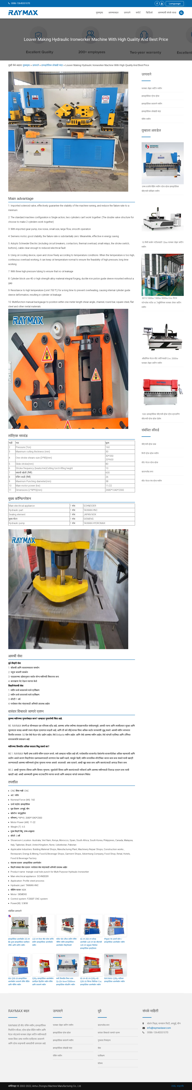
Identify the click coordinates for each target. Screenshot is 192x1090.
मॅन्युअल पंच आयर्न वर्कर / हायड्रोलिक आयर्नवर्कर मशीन (114, 940)
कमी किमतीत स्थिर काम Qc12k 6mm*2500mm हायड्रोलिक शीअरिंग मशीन (65, 981)
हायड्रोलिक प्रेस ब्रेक (150, 96)
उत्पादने (127, 12)
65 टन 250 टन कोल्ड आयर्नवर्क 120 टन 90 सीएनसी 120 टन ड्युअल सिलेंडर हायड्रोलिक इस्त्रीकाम (91, 943)
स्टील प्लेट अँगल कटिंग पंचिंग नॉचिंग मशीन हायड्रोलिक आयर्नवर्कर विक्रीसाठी (66, 942)
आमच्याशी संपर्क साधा (167, 12)
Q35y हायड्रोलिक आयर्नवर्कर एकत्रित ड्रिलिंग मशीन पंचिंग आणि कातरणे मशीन (43, 981)
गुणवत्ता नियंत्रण (104, 1040)
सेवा (99, 1048)
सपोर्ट (138, 12)
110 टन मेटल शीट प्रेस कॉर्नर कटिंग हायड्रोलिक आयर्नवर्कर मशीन (43, 942)
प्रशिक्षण (101, 1055)
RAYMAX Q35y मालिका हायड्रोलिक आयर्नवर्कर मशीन (114, 980)
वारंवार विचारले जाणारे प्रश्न (109, 1032)
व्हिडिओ (149, 12)
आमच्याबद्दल (113, 12)
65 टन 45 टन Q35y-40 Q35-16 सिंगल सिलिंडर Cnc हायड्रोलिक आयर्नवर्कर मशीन (91, 981)
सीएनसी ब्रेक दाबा (149, 444)
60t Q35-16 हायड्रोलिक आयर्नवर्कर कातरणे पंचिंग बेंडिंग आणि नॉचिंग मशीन (19, 981)
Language (175, 3)
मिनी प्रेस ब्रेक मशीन (150, 453)
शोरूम (100, 1063)
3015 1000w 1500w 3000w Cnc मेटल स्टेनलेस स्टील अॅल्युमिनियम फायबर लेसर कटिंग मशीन (161, 303)
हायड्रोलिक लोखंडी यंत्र (52, 65)
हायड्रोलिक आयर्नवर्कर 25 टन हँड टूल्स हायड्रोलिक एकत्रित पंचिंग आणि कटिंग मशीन (19, 942)
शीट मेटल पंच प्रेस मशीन (152, 480)
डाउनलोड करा (147, 471)
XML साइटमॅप (177, 1086)
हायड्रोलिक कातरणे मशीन (152, 103)
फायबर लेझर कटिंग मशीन (152, 88)
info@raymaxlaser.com (159, 1028)
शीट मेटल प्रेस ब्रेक (150, 462)
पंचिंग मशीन (146, 119)
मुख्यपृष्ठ (99, 12)
